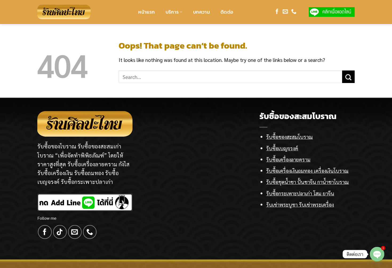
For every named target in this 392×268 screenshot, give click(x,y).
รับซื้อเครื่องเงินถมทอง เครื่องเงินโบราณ (307, 170)
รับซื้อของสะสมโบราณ (289, 136)
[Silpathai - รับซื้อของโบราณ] (64, 12)
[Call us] (294, 12)
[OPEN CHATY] (377, 254)
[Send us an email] (285, 12)
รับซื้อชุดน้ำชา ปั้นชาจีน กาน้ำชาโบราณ (307, 181)
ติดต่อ (227, 12)
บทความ (201, 12)
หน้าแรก (146, 12)
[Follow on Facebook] (277, 12)
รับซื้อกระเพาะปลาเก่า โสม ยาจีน (300, 193)
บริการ (172, 12)
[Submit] (348, 76)
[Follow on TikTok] (60, 232)
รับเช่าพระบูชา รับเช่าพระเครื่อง (300, 204)
